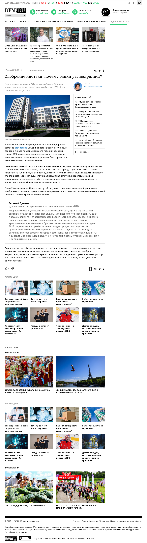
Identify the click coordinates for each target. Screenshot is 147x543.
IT (131, 21)
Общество (82, 21)
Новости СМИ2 (11, 347)
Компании (39, 21)
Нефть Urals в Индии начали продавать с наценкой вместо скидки (88, 114)
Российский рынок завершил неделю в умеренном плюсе (91, 48)
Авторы (130, 521)
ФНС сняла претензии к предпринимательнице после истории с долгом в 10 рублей (67, 49)
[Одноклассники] (103, 71)
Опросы (138, 521)
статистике (21, 147)
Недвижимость (118, 21)
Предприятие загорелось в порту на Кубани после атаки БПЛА (88, 123)
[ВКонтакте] (95, 71)
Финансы (53, 21)
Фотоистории (12, 352)
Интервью (10, 21)
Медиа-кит (104, 521)
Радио (85, 521)
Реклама (77, 521)
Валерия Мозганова (93, 86)
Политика (67, 21)
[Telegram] (99, 71)
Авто (104, 21)
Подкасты (24, 21)
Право (94, 21)
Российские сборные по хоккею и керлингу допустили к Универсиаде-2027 (88, 143)
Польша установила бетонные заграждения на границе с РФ (87, 133)
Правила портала (118, 521)
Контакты (93, 521)
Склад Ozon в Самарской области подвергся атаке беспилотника (16, 48)
